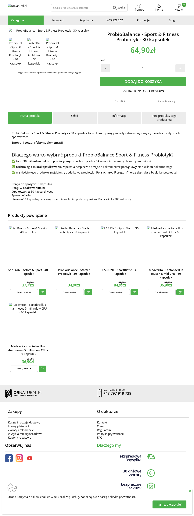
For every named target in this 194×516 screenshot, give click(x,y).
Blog (172, 20)
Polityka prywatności (110, 434)
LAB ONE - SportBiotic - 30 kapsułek (120, 272)
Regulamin (104, 430)
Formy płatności (18, 426)
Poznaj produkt (30, 116)
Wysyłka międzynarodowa (25, 434)
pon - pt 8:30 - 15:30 (114, 390)
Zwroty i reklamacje (21, 430)
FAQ (99, 437)
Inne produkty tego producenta (164, 117)
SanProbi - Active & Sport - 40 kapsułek (28, 272)
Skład (74, 116)
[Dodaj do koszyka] (42, 292)
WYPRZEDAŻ (115, 20)
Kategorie (17, 20)
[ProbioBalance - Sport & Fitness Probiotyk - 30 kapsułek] (51, 30)
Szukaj (121, 7)
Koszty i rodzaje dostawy (24, 422)
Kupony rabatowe (19, 437)
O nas (101, 426)
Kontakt (102, 422)
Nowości (57, 20)
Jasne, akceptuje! (169, 504)
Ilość (102, 60)
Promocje (143, 20)
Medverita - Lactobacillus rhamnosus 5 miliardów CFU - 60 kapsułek (28, 350)
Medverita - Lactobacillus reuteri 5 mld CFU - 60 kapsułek (166, 273)
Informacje (119, 116)
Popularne (86, 20)
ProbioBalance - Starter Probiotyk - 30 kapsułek (74, 272)
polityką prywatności (121, 497)
